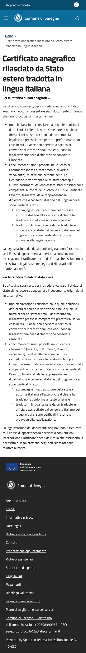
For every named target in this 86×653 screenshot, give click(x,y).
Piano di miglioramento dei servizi (30, 609)
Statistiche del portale (21, 567)
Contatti (12, 542)
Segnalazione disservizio (23, 601)
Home (9, 35)
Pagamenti (13, 584)
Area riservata (16, 500)
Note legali (13, 525)
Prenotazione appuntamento (26, 550)
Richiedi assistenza (19, 559)
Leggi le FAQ (14, 575)
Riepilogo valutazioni (20, 592)
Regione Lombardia (18, 5)
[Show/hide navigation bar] (6, 18)
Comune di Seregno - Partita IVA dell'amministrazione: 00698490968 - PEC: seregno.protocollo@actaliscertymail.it (36, 624)
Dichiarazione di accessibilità (26, 534)
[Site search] (77, 18)
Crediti (10, 508)
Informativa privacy (19, 517)
